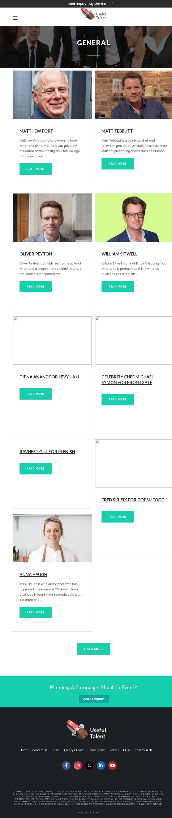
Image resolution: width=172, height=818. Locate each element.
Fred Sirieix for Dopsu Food (133, 499)
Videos (114, 750)
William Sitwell (119, 253)
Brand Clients (96, 750)
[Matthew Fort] (52, 95)
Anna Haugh (33, 574)
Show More (93, 648)
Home (24, 750)
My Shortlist (97, 4)
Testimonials (143, 750)
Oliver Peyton (36, 253)
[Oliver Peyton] (52, 218)
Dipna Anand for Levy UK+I (49, 376)
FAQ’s (127, 750)
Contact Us (39, 750)
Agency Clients (73, 750)
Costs (55, 750)
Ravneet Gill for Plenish (47, 451)
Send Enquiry (77, 4)
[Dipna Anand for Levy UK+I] (52, 340)
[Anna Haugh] (52, 538)
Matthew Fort (36, 130)
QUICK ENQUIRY (94, 699)
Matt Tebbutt (117, 130)
